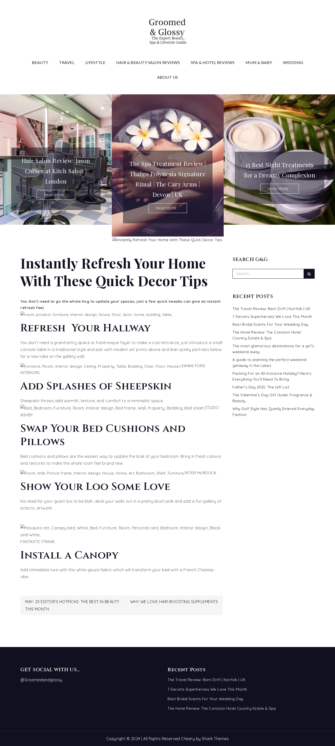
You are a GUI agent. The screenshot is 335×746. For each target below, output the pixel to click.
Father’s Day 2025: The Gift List (260, 387)
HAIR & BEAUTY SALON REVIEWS (148, 62)
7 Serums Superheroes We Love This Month (272, 316)
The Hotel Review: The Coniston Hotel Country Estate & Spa (222, 708)
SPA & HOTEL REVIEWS (213, 62)
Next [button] (331, 165)
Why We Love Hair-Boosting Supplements (174, 601)
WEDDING (293, 62)
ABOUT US (167, 77)
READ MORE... (55, 195)
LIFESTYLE (95, 62)
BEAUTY (40, 62)
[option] (56, 159)
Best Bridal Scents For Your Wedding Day (270, 324)
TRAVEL (66, 62)
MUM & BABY (258, 62)
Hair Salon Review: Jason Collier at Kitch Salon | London (56, 171)
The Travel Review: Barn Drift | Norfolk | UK (271, 308)
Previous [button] (3, 165)
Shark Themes (215, 738)
